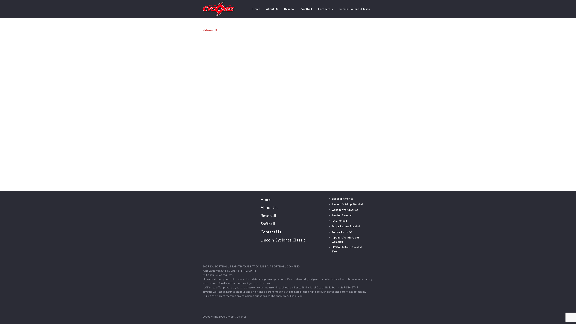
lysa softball (339, 220)
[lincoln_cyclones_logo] (218, 9)
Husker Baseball (342, 215)
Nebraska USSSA (342, 232)
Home (266, 199)
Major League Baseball (346, 226)
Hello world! (209, 30)
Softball (268, 223)
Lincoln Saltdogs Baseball (347, 204)
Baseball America (342, 198)
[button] (280, 9)
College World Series (345, 209)
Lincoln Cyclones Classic (283, 239)
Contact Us (271, 231)
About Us (269, 207)
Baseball (268, 215)
